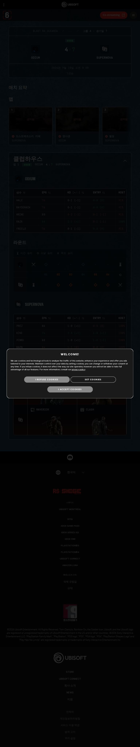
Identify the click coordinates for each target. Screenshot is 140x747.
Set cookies (93, 379)
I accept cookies (70, 389)
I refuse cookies (46, 379)
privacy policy (78, 369)
